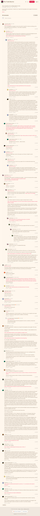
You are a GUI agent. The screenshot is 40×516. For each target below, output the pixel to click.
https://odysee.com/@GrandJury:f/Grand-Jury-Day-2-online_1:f (14, 446)
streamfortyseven (9, 277)
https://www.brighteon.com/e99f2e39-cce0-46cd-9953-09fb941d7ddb (19, 253)
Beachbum (6, 482)
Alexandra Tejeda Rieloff (10, 145)
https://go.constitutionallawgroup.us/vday (11, 440)
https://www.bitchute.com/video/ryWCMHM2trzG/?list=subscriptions (19, 85)
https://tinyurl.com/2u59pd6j (30, 193)
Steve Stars (6, 390)
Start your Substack (17, 511)
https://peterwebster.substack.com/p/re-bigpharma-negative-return (15, 332)
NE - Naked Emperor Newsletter (9, 304)
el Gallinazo (9, 39)
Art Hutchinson (6, 23)
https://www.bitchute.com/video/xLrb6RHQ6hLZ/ (12, 492)
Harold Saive (6, 175)
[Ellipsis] (37, 24)
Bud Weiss (6, 298)
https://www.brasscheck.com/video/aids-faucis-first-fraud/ (16, 35)
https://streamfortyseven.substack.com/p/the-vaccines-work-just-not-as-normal (17, 386)
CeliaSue (5, 434)
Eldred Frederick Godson (10, 123)
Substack (15, 513)
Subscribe (32, 1)
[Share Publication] (28, 2)
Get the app (25, 511)
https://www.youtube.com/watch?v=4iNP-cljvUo (28, 135)
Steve (10, 99)
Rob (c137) (8, 350)
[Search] (26, 2)
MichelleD (10, 114)
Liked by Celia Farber (9, 32)
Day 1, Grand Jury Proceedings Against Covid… (11, 5)
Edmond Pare (10, 196)
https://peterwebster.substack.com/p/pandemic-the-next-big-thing (15, 338)
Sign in (37, 1)
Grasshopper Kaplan (7, 290)
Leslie (5, 264)
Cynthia (7, 272)
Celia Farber (4, 7)
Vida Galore (8, 31)
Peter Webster (6, 325)
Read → (3, 11)
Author (7, 184)
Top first (36, 15)
